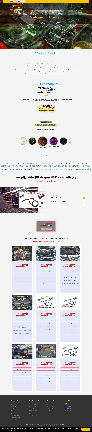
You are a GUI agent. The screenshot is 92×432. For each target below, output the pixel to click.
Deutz (83, 164)
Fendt (20, 165)
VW (54, 171)
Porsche (18, 169)
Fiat (23, 165)
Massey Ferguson (32, 168)
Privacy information (51, 404)
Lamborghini (60, 166)
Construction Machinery (16, 412)
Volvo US (46, 171)
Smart (64, 169)
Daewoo (63, 164)
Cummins (54, 164)
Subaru (79, 169)
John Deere (32, 166)
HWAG (82, 165)
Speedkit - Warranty (33, 415)
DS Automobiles (10, 165)
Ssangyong (70, 169)
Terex (25, 171)
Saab (31, 169)
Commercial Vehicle (15, 415)
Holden (68, 165)
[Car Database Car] (31, 177)
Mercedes (50, 168)
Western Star (59, 171)
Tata (22, 171)
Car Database (14, 403)
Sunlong (84, 169)
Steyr (75, 169)
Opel (89, 168)
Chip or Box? (31, 408)
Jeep (27, 166)
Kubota (54, 166)
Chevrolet (35, 164)
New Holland (79, 168)
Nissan (85, 168)
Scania (49, 169)
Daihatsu (71, 164)
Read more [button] (17, 430)
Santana (45, 169)
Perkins (3, 169)
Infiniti (2, 166)
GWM (56, 165)
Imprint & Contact (51, 408)
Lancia (65, 166)
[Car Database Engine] (41, 177)
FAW (16, 165)
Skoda (60, 169)
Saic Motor (35, 169)
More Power (46, 155)
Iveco (17, 166)
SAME (41, 169)
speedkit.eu (69, 408)
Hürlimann (77, 165)
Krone (49, 166)
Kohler (45, 166)
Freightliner (31, 165)
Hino (59, 165)
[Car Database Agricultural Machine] (74, 177)
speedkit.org (68, 406)
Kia (42, 166)
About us (49, 403)
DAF (67, 164)
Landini (76, 166)
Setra (57, 169)
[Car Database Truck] (24, 177)
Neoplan (73, 168)
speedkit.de (69, 403)
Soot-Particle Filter (33, 410)
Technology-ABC (32, 404)
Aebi (3, 164)
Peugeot (13, 169)
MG (55, 168)
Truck (12, 408)
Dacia (59, 164)
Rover (27, 169)
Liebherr (88, 166)
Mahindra (12, 168)
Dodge (87, 164)
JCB (24, 166)
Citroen (45, 164)
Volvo (50, 171)
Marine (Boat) (14, 419)
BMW (19, 164)
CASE (28, 164)
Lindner (3, 168)
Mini (58, 168)
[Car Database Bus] (47, 177)
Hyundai (87, 165)
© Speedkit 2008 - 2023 (30, 424)
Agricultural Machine (15, 417)
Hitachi (63, 165)
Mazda (39, 168)
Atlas (13, 164)
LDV (80, 166)
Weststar (65, 171)
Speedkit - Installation (33, 412)
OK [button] (85, 429)
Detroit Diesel (78, 164)
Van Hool (38, 171)
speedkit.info (68, 404)
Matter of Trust (32, 403)
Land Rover (71, 166)
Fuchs (36, 165)
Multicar (68, 168)
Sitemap (48, 410)
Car (12, 404)
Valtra (33, 171)
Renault (23, 169)
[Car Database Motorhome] (37, 177)
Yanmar (70, 171)
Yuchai (75, 171)
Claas (49, 164)
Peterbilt (8, 169)
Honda (72, 165)
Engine (12, 413)
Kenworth (38, 166)
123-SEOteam (64, 424)
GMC (46, 165)
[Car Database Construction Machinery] (57, 177)
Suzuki (88, 169)
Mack (7, 168)
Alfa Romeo (7, 164)
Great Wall (51, 165)
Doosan (4, 165)
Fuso (40, 165)
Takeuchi (18, 171)
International (8, 166)
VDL (42, 171)
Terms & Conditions (51, 406)
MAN (16, 168)
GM (43, 165)
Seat (54, 169)
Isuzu (13, 166)
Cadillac (23, 164)
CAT (31, 164)
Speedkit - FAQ (32, 413)
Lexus (83, 166)
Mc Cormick (44, 168)
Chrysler (41, 164)
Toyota (29, 171)
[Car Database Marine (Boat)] (17, 177)
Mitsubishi (62, 168)
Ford (26, 165)
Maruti (20, 168)
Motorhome (13, 406)
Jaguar (21, 166)
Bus (12, 410)
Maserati (25, 168)
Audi (16, 164)
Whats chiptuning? (33, 406)
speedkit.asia (69, 410)
